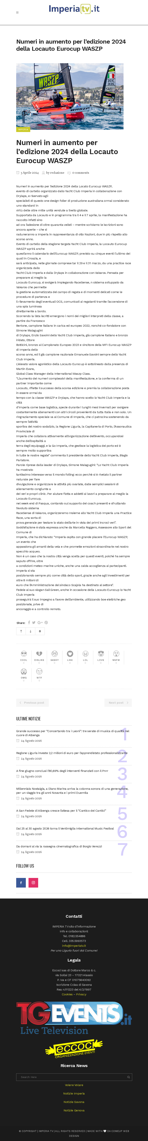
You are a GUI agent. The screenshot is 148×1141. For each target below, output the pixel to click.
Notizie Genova (74, 1110)
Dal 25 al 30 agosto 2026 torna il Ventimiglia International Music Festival (65, 828)
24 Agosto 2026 (31, 741)
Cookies (67, 994)
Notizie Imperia (74, 1093)
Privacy (81, 994)
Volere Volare (74, 1085)
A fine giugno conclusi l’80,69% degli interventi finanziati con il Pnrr (62, 771)
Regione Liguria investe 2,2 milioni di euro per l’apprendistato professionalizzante (71, 753)
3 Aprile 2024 (29, 173)
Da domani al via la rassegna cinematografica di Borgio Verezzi (59, 846)
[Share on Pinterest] (46, 622)
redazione (57, 173)
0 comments (80, 173)
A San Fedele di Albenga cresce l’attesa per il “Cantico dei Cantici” (61, 810)
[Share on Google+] (40, 622)
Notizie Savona (74, 1102)
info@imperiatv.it (74, 946)
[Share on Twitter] (34, 622)
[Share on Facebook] (29, 622)
